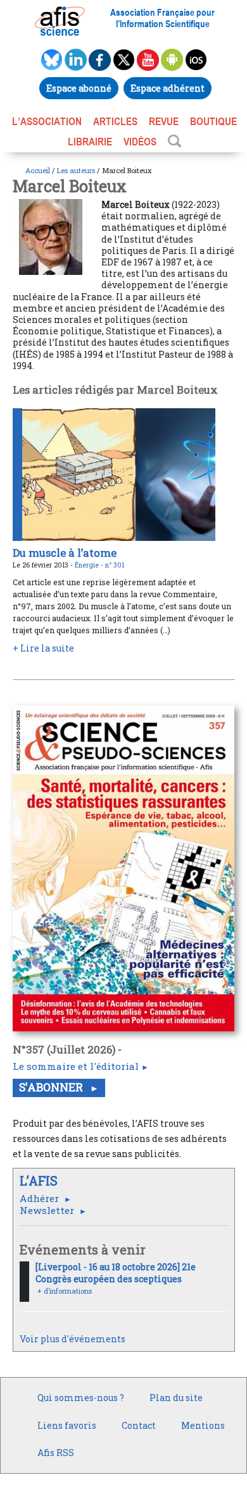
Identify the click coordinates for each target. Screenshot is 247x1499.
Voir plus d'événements (72, 1339)
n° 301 (114, 565)
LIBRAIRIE (90, 141)
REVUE (164, 121)
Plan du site (176, 1398)
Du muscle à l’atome (65, 552)
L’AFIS (40, 1180)
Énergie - (90, 565)
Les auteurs (76, 170)
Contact (139, 1425)
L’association (47, 121)
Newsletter (48, 1210)
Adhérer (40, 1198)
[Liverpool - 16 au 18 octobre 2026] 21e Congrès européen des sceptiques (115, 1272)
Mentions (203, 1425)
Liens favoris (66, 1425)
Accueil (37, 170)
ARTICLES (115, 121)
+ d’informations (64, 1291)
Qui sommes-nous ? (80, 1398)
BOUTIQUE (213, 121)
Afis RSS (55, 1453)
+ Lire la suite (43, 648)
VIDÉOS (140, 141)
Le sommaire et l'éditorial (76, 1066)
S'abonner (52, 1087)
